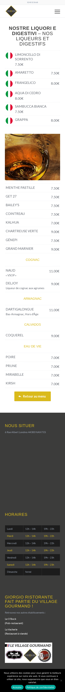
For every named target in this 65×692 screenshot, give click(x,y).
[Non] (61, 680)
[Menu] (55, 11)
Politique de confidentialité (40, 687)
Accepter (17, 687)
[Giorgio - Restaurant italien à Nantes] (27, 11)
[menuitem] (55, 11)
